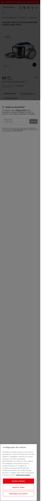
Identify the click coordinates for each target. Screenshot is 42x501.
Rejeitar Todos (18, 487)
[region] (18, 472)
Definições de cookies (18, 494)
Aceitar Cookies (18, 481)
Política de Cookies (23, 475)
